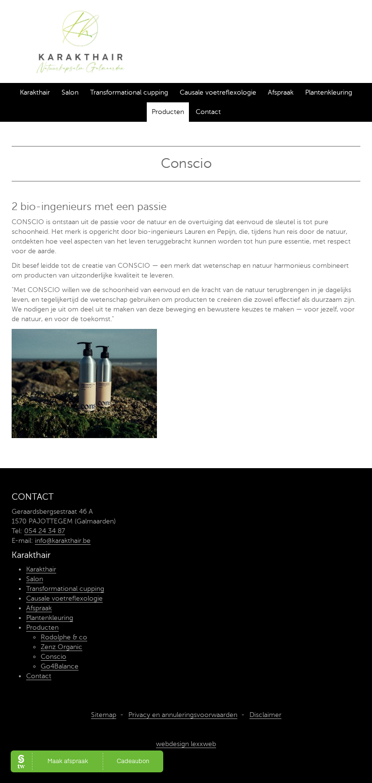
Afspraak (281, 92)
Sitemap (103, 714)
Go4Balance (59, 666)
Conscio (53, 656)
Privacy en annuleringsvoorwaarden (182, 714)
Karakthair (35, 92)
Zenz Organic (61, 647)
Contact (208, 111)
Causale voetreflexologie (218, 92)
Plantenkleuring (328, 92)
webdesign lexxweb (186, 744)
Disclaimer (265, 714)
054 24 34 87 (44, 531)
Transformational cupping (129, 92)
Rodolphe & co (64, 637)
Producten (168, 111)
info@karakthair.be (63, 540)
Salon (70, 92)
